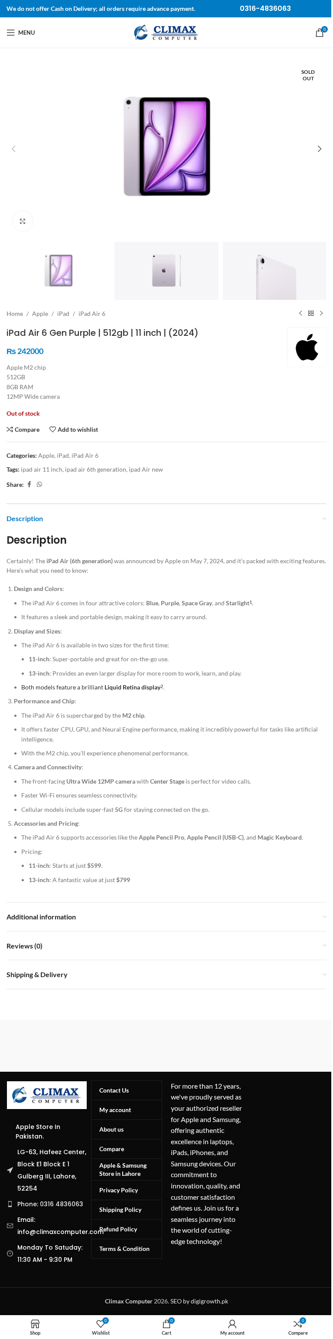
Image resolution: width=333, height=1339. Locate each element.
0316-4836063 (265, 8)
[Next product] (321, 313)
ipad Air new (146, 469)
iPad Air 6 (91, 313)
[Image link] (47, 1094)
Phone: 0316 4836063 (50, 1204)
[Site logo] (166, 32)
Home (15, 313)
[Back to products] (311, 313)
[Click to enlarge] (23, 221)
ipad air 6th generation (95, 469)
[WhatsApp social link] (39, 484)
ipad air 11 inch (41, 469)
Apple (40, 313)
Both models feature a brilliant (90, 687)
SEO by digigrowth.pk (199, 1301)
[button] (13, 148)
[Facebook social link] (29, 484)
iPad (63, 313)
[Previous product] (300, 313)
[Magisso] (246, 1045)
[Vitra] (86, 1045)
